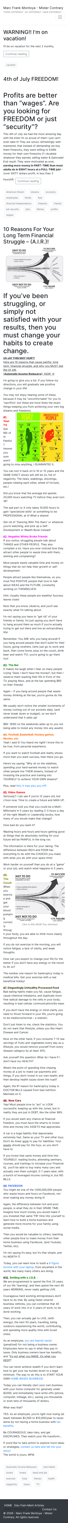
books (9, 1472)
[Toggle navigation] (60, 17)
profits (54, 209)
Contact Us (49, 1509)
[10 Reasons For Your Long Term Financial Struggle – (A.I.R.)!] (34, 268)
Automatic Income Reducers (21, 1466)
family (28, 197)
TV (37, 1484)
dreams (35, 192)
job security (12, 209)
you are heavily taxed (38, 1340)
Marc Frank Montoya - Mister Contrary (33, 8)
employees (12, 197)
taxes (27, 1484)
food (24, 1478)
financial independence (18, 203)
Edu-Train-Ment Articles (29, 1505)
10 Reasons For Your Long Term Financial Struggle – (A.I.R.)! (28, 235)
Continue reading (16, 54)
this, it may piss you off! (31, 785)
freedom (42, 203)
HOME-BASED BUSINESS (26, 1378)
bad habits (49, 1466)
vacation (11, 64)
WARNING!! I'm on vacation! (25, 35)
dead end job (40, 1472)
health (51, 1478)
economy (51, 192)
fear (40, 197)
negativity (11, 1484)
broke (23, 1472)
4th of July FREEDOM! (30, 79)
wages (9, 214)
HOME (8, 1505)
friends (57, 203)
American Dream (15, 192)
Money (40, 209)
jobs (28, 209)
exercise (10, 1478)
